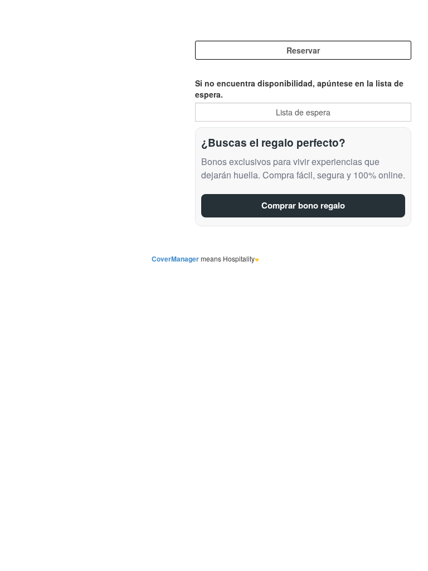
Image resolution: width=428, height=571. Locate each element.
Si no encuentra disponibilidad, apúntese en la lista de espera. (299, 89)
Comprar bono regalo (303, 205)
